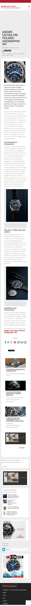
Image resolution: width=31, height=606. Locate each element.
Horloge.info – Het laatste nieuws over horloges (14, 590)
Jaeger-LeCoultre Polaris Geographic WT (14, 331)
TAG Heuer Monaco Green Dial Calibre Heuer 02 (13, 393)
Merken (4, 592)
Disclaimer (5, 603)
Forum (4, 595)
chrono (3, 53)
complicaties (16, 53)
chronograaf (9, 53)
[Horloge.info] (14, 6)
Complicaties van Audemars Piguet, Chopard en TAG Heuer (15, 419)
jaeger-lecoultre (9, 55)
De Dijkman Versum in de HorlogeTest (15, 370)
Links (4, 598)
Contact (5, 601)
